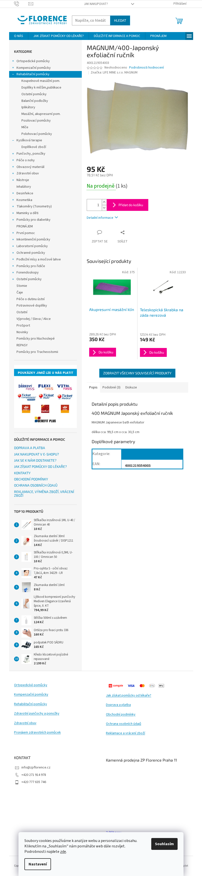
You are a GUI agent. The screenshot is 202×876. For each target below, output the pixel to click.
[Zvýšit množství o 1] (104, 202)
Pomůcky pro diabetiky (33, 219)
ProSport (23, 325)
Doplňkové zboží (33, 147)
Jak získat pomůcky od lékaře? (128, 695)
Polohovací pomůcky (36, 133)
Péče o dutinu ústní (31, 299)
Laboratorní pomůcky (32, 246)
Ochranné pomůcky (31, 252)
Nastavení (38, 864)
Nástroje (23, 180)
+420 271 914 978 (33, 774)
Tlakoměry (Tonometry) (34, 206)
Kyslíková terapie (29, 140)
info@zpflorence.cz (35, 767)
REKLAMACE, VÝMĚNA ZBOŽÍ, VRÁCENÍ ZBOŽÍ (44, 493)
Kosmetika (24, 200)
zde (63, 851)
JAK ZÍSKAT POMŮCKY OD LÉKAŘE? (40, 466)
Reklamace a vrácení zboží (125, 733)
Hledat (120, 20)
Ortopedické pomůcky (33, 61)
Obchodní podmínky (120, 714)
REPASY (22, 345)
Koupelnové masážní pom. (40, 80)
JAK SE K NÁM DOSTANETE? (35, 460)
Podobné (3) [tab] (111, 387)
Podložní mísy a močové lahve (39, 259)
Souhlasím (164, 844)
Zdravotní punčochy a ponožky (36, 713)
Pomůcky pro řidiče (31, 266)
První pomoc (26, 233)
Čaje (20, 292)
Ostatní (22, 312)
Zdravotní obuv (28, 173)
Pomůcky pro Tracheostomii (37, 351)
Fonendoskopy (28, 272)
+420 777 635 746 (33, 782)
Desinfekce (25, 193)
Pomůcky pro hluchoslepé (36, 338)
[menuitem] (18, 36)
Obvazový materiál (30, 166)
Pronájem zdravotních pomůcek (37, 732)
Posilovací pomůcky (36, 120)
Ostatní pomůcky (34, 94)
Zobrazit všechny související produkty (137, 373)
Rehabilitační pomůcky (33, 74)
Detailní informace (100, 217)
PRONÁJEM (25, 226)
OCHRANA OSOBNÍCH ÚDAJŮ (35, 485)
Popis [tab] (93, 387)
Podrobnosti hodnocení (146, 67)
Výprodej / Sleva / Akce (34, 318)
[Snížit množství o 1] (104, 208)
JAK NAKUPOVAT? (96, 4)
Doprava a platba (118, 705)
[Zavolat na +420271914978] (21, 3)
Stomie (22, 285)
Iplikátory (28, 107)
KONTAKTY (22, 473)
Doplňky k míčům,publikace (41, 87)
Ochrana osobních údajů (123, 724)
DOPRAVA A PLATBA (29, 448)
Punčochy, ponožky (31, 153)
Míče (24, 127)
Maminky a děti (27, 213)
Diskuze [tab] (131, 387)
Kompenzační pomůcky (34, 67)
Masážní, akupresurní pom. (41, 113)
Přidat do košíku (130, 205)
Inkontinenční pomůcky (33, 239)
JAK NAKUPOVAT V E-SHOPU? (36, 454)
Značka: (114, 72)
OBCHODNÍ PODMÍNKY (31, 479)
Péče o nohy (26, 160)
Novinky (22, 332)
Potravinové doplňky (32, 305)
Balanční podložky (34, 100)
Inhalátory (24, 186)
